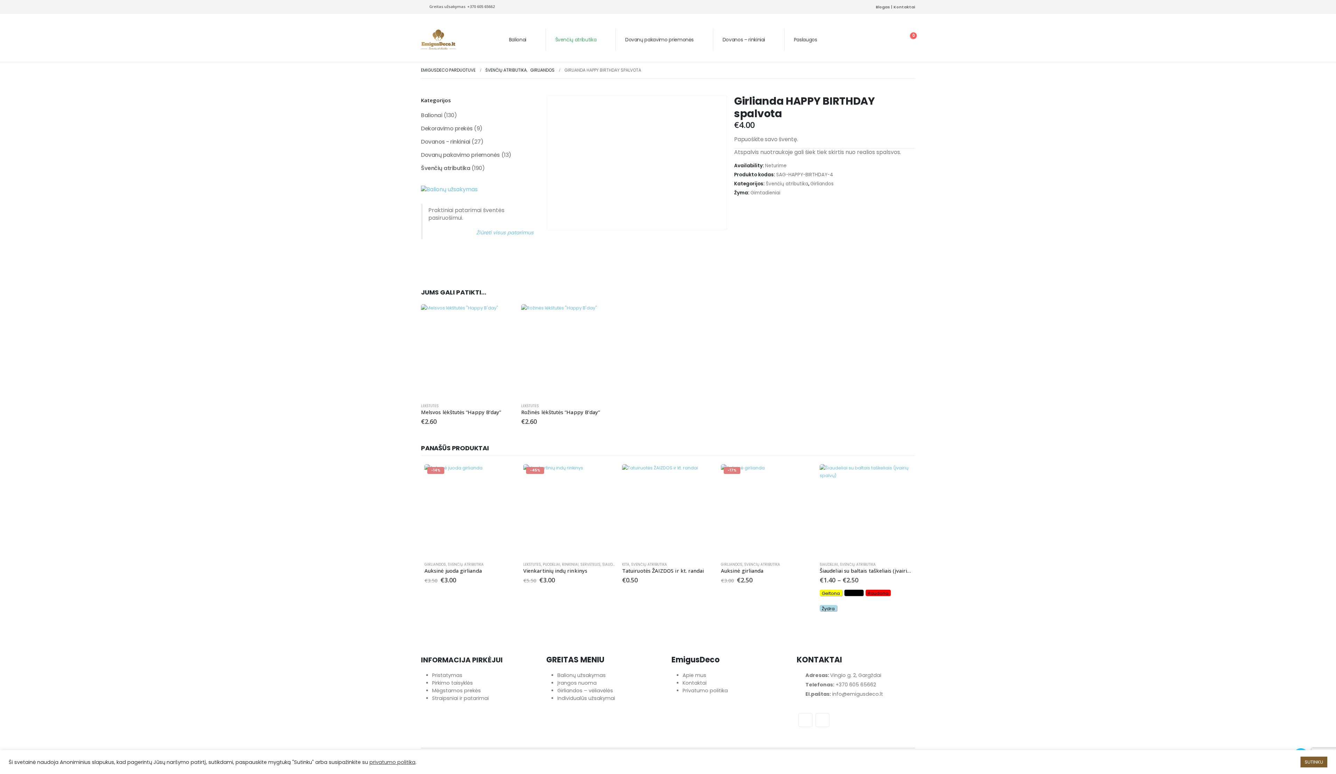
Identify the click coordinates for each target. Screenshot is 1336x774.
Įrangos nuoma (577, 682)
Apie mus (694, 675)
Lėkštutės (430, 406)
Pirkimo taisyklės (452, 682)
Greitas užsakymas (462, 6)
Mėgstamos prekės (456, 690)
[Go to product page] (467, 350)
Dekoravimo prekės (447, 128)
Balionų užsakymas (581, 675)
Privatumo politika (705, 690)
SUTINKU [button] (1314, 762)
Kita (625, 564)
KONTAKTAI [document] (819, 659)
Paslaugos (805, 39)
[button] (873, 39)
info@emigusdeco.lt (857, 694)
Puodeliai (551, 564)
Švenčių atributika (576, 39)
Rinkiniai (570, 564)
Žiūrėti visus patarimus (505, 232)
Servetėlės (590, 564)
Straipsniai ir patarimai (460, 698)
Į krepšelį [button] (502, 315)
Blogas (883, 7)
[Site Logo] (438, 40)
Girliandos (822, 183)
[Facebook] (854, 7)
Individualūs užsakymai (586, 698)
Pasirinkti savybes (900, 475)
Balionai (517, 39)
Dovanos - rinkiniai (445, 142)
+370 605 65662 (856, 684)
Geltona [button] (831, 593)
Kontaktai (904, 7)
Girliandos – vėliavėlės (585, 690)
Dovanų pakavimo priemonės (659, 39)
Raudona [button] (878, 593)
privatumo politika (392, 762)
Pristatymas (447, 675)
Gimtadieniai (765, 193)
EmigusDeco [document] (695, 659)
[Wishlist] (890, 39)
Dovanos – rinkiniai (744, 39)
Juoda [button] (853, 593)
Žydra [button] (828, 608)
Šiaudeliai (611, 564)
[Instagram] (865, 7)
